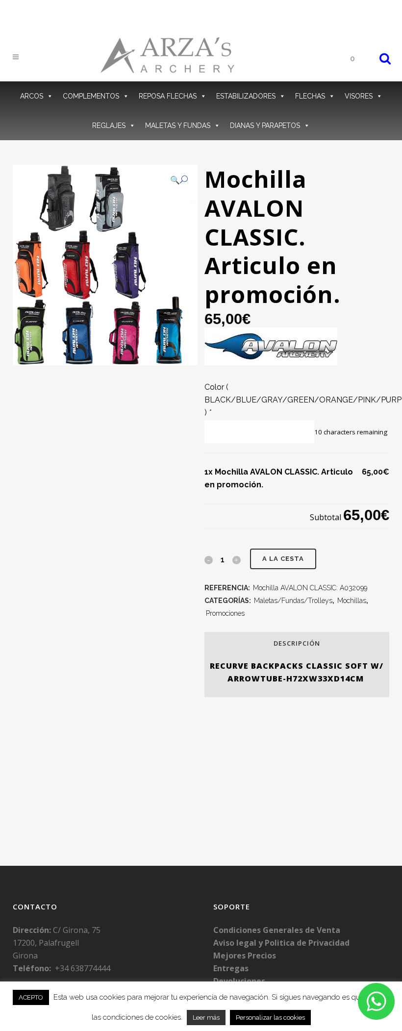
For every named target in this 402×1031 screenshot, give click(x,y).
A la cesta (283, 558)
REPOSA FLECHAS (168, 96)
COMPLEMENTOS (91, 96)
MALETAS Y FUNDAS (177, 125)
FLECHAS (310, 96)
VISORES (359, 96)
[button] (179, 180)
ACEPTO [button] (31, 997)
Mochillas (351, 600)
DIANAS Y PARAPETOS (265, 125)
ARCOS (31, 96)
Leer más (206, 1017)
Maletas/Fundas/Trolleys (293, 600)
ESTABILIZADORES (246, 96)
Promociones (225, 613)
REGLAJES (109, 125)
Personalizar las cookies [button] (270, 1017)
